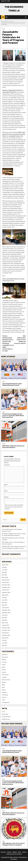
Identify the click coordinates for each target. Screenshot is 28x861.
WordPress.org (6, 719)
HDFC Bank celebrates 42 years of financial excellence (13, 446)
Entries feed (5, 714)
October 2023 (5, 633)
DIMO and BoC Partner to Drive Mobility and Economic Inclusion (20, 339)
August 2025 (5, 595)
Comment (7, 465)
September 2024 (6, 612)
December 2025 (6, 585)
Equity (3, 667)
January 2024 (5, 625)
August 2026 (5, 565)
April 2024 (4, 620)
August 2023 (5, 638)
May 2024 (4, 617)
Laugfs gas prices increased (14, 854)
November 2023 (6, 630)
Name (6, 484)
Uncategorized (5, 702)
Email (6, 491)
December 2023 (6, 627)
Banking (4, 659)
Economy (4, 662)
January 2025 (5, 607)
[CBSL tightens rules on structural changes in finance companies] (14, 829)
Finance (4, 669)
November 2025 (6, 587)
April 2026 (4, 575)
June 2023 (4, 643)
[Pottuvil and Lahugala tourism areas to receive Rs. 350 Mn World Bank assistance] (14, 399)
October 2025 (5, 590)
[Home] (3, 17)
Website (6, 497)
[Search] (26, 17)
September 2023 (6, 635)
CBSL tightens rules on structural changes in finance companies (13, 844)
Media (3, 684)
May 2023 (4, 645)
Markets (4, 682)
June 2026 (4, 570)
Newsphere (22, 857)
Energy (3, 664)
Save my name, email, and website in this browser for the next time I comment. (14, 507)
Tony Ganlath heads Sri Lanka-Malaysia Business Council (12, 384)
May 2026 (4, 572)
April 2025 (4, 605)
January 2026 (5, 582)
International (5, 674)
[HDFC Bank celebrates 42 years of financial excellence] (14, 431)
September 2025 (6, 592)
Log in (3, 711)
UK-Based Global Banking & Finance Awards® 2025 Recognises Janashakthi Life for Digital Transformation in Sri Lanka (8, 343)
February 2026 (5, 580)
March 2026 (5, 577)
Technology (5, 695)
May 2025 (4, 602)
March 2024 (5, 622)
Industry (4, 672)
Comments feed (6, 716)
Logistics (4, 677)
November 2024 (6, 610)
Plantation (4, 692)
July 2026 (4, 567)
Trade (3, 700)
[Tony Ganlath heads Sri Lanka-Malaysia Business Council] (14, 369)
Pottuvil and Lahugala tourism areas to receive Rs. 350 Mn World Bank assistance (13, 415)
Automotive (5, 657)
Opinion (4, 690)
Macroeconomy (6, 679)
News (3, 28)
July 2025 (4, 597)
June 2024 (4, 615)
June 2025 (4, 600)
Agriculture (4, 654)
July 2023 (4, 640)
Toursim (4, 697)
